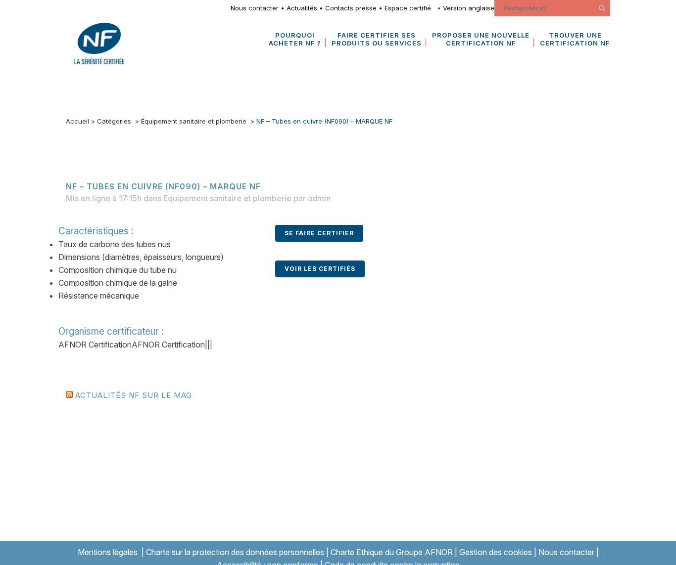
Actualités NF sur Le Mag (133, 395)
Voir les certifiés (320, 268)
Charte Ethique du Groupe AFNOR (392, 552)
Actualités (302, 8)
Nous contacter (255, 8)
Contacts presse (351, 8)
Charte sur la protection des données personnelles (235, 552)
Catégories (114, 121)
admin (319, 198)
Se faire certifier (319, 233)
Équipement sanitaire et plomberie (193, 121)
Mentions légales (108, 552)
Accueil (77, 121)
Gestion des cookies (495, 552)
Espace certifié (410, 8)
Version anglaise (468, 8)
